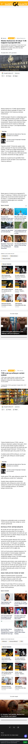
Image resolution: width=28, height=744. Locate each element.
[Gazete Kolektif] (16, 4)
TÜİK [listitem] (21, 641)
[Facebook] (9, 727)
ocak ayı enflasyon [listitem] (13, 641)
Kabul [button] (25, 742)
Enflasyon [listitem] (4, 641)
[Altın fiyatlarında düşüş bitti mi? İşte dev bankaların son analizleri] (14, 135)
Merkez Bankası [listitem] (13, 255)
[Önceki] (2, 326)
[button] (2, 8)
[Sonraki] (26, 326)
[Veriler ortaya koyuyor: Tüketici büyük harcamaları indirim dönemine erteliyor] (20, 286)
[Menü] (2, 4)
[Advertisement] (14, 22)
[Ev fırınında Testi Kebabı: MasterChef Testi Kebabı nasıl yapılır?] (14, 709)
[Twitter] (14, 727)
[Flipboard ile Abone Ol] (17, 73)
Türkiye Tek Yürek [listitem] (6, 258)
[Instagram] (18, 727)
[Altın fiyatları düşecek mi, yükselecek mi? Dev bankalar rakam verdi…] (7, 286)
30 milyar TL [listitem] (5, 255)
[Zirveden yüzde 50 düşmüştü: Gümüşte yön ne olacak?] (14, 141)
